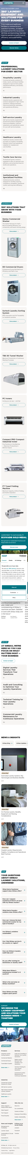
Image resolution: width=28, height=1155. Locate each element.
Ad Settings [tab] (18, 560)
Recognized (4, 541)
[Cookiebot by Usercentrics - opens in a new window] (19, 556)
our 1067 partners (11, 568)
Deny (14, 597)
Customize (13, 592)
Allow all (14, 587)
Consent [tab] (4, 560)
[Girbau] (9, 3)
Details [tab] (11, 560)
